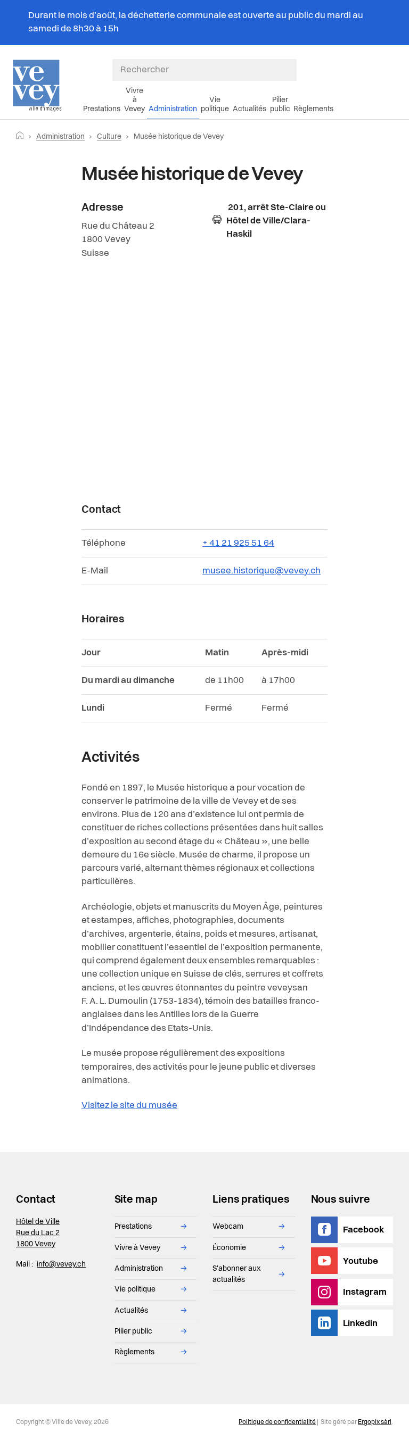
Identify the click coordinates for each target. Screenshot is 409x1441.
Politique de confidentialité (277, 1422)
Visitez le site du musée (129, 1105)
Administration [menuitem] (173, 109)
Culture (109, 136)
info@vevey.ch (61, 1264)
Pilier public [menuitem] (280, 104)
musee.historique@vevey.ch (261, 571)
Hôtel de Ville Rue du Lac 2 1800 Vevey (38, 1233)
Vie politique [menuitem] (215, 104)
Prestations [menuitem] (101, 109)
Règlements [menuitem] (313, 109)
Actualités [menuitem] (249, 109)
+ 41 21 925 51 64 (238, 543)
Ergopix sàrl (374, 1422)
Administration (60, 136)
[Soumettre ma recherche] (291, 70)
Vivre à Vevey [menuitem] (134, 100)
